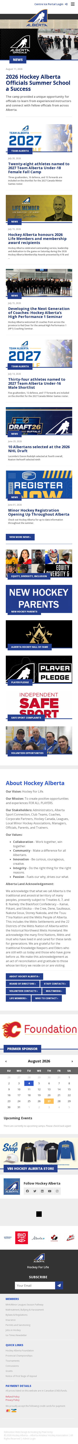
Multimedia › (54, 991)
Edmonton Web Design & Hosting (21, 1432)
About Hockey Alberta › (24, 976)
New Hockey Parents (24, 611)
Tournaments (12, 1360)
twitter (34, 1191)
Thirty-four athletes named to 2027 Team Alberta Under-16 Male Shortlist (36, 383)
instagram (57, 1191)
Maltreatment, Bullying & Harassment (25, 1309)
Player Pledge (20, 682)
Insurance (11, 1319)
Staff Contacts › (55, 983)
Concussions (12, 1365)
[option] (17, 1238)
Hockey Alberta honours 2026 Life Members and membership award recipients (37, 238)
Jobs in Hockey (13, 1330)
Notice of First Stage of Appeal (21, 1376)
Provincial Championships (19, 1355)
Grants (9, 1371)
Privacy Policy (12, 1400)
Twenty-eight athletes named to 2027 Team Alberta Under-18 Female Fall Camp (38, 167)
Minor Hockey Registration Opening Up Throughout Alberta (38, 512)
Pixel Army (47, 1432)
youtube (49, 1191)
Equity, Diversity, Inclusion (29, 576)
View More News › (20, 537)
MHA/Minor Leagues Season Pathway (24, 1304)
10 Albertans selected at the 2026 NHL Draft (39, 448)
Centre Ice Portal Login (49, 4)
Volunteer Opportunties (27, 753)
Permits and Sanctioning (18, 1325)
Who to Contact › (46, 998)
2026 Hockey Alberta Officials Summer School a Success (38, 82)
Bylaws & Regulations (16, 1314)
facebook (27, 1191)
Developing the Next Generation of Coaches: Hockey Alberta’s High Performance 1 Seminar (39, 312)
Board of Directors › (22, 983)
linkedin (42, 1191)
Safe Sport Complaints (26, 717)
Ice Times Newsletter (16, 1335)
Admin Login (29, 1438)
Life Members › (18, 998)
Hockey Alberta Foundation (20, 1350)
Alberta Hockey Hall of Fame (29, 647)
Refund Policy (12, 1396)
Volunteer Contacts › (23, 991)
